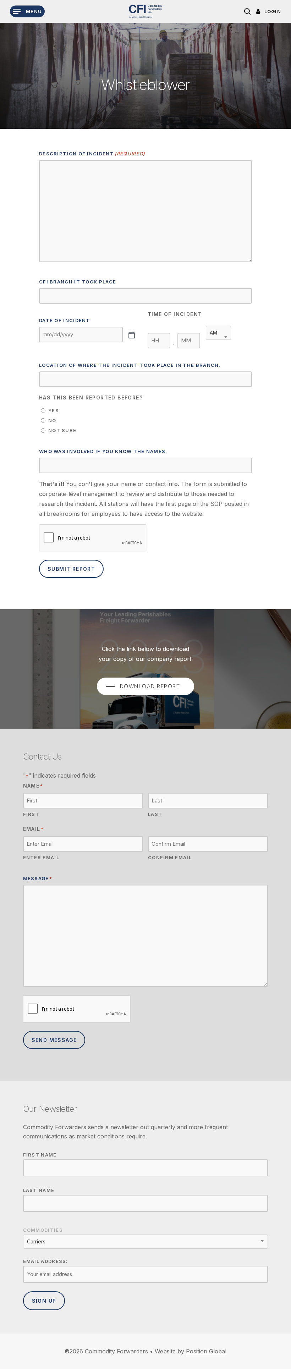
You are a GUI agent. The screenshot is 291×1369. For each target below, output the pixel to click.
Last (155, 814)
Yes (53, 410)
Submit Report (71, 569)
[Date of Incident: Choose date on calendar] (130, 334)
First (31, 814)
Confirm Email (170, 857)
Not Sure (62, 430)
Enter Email (41, 857)
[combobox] (218, 333)
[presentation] (93, 538)
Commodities (43, 1230)
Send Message (54, 1040)
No (52, 420)
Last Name (39, 1190)
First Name (40, 1155)
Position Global (206, 1351)
